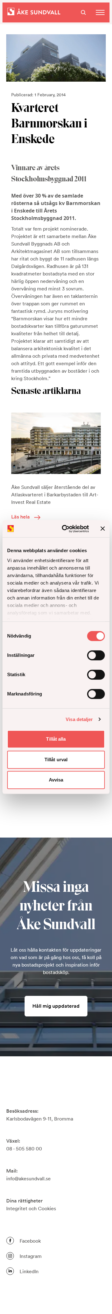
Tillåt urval (56, 759)
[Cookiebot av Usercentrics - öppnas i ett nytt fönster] (65, 529)
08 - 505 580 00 (24, 1148)
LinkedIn (29, 1271)
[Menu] (100, 12)
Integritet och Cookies (31, 1208)
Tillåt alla (56, 739)
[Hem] (33, 12)
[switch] (96, 655)
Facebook (30, 1241)
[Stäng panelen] (102, 529)
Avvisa (56, 779)
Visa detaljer (79, 719)
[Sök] (83, 12)
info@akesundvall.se (28, 1178)
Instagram (31, 1256)
